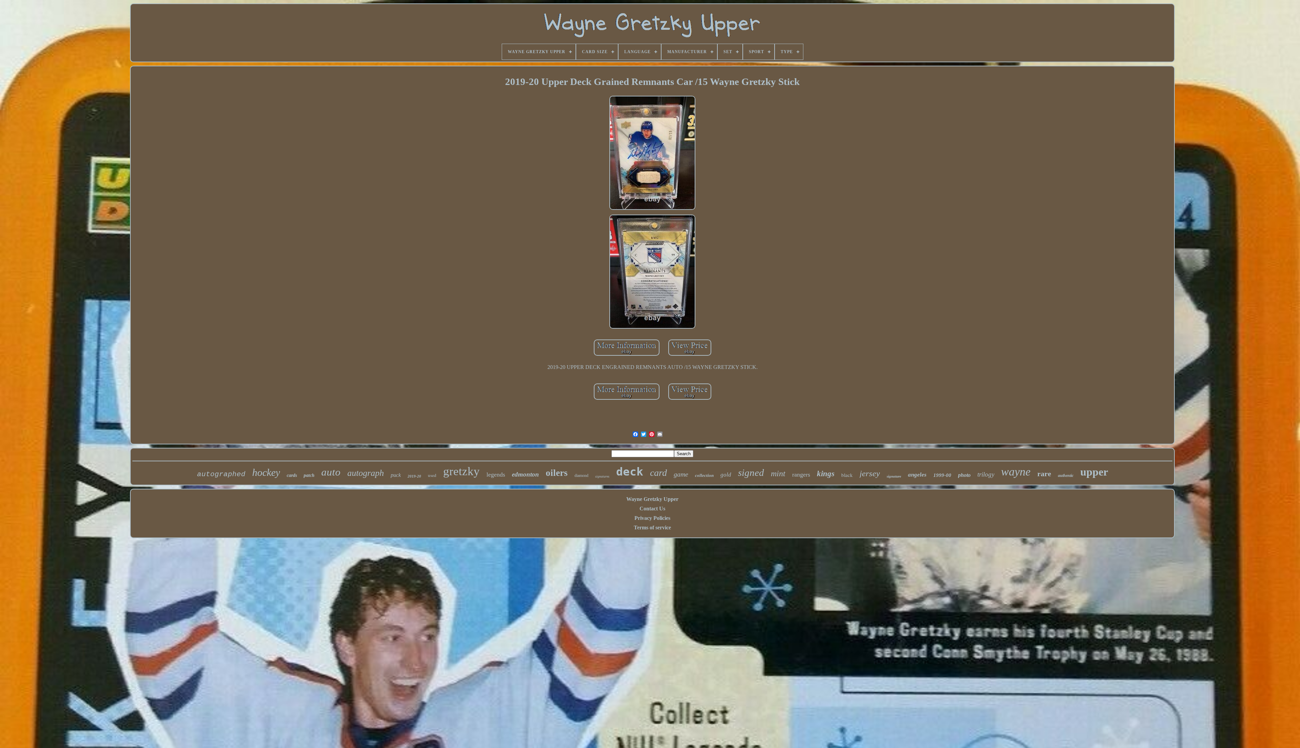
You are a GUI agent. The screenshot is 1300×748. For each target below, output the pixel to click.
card (658, 472)
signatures (602, 476)
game (681, 474)
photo (964, 475)
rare (1044, 473)
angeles (917, 474)
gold (725, 474)
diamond (581, 475)
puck (396, 475)
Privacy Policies (652, 518)
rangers (801, 474)
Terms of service (652, 527)
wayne (1016, 471)
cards (292, 475)
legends (495, 474)
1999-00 (942, 475)
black (847, 474)
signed (751, 472)
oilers (557, 473)
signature (894, 476)
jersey (870, 473)
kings (826, 473)
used (432, 475)
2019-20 (414, 476)
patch (309, 475)
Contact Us (652, 508)
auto (331, 472)
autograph (365, 473)
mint (778, 473)
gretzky (461, 471)
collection (704, 475)
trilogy (985, 474)
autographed (221, 474)
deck (629, 471)
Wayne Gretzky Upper (652, 499)
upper (1094, 472)
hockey (266, 472)
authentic (1066, 475)
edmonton (525, 474)
